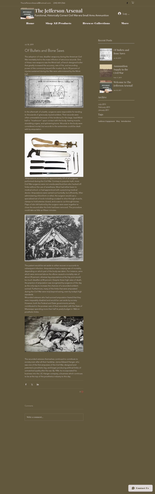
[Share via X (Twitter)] (32, 384)
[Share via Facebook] (26, 384)
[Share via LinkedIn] (38, 384)
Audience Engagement (106, 121)
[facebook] (127, 3)
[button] (133, 2)
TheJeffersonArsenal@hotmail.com (36, 3)
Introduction (126, 121)
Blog (118, 121)
